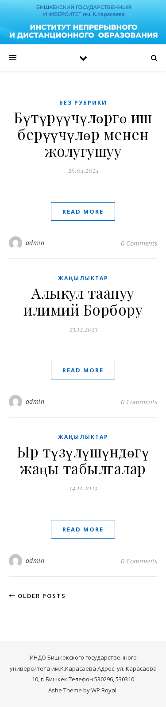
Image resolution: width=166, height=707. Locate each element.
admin (35, 242)
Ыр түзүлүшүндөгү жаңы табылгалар (83, 459)
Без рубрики (83, 102)
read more (83, 211)
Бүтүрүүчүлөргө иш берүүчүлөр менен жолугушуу (83, 133)
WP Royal (103, 690)
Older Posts (40, 596)
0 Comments (139, 242)
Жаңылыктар (83, 278)
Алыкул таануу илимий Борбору (83, 301)
